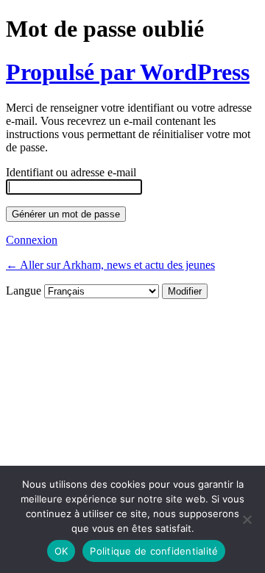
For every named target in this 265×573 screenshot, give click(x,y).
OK (61, 551)
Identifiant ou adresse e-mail (71, 172)
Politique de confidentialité (154, 551)
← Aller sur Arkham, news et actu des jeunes (110, 265)
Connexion (31, 240)
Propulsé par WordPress (128, 72)
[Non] (246, 519)
